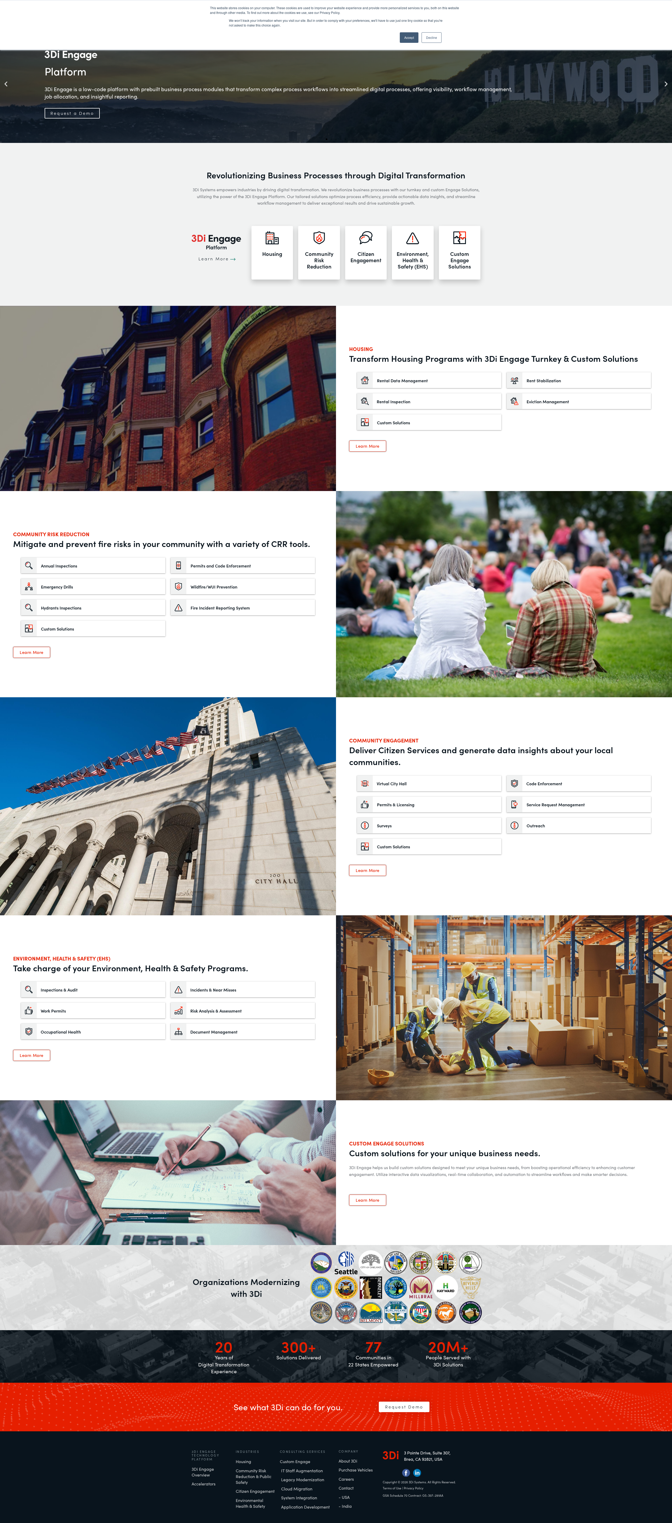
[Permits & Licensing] (365, 804)
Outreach (536, 825)
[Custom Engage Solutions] (459, 237)
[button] (6, 84)
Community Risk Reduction (319, 260)
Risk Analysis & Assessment (216, 1011)
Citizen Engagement (365, 257)
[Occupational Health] (29, 1031)
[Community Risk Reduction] (319, 237)
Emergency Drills (57, 587)
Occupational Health (61, 1032)
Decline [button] (431, 37)
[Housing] (272, 237)
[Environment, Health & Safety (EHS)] (412, 237)
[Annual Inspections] (29, 565)
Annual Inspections (59, 566)
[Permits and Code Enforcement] (178, 565)
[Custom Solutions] (365, 422)
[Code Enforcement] (514, 783)
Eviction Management (548, 401)
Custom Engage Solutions (459, 260)
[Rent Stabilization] (514, 380)
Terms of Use (392, 1488)
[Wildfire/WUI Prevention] (178, 586)
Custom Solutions (393, 422)
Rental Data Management (402, 380)
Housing (272, 253)
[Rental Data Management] (365, 380)
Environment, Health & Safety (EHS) (413, 260)
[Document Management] (178, 1031)
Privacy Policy (413, 1488)
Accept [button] (409, 37)
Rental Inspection (393, 401)
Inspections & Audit (59, 990)
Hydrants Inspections (61, 608)
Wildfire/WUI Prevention (214, 587)
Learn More (213, 258)
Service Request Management (556, 804)
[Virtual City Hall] (365, 783)
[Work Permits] (29, 1010)
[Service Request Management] (514, 804)
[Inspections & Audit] (29, 989)
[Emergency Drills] (29, 586)
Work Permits (53, 1011)
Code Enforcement (544, 783)
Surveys (384, 825)
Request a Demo (72, 113)
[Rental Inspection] (365, 401)
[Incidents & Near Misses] (178, 989)
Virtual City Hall (392, 783)
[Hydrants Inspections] (29, 607)
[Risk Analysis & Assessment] (178, 1010)
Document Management (214, 1032)
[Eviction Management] (514, 401)
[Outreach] (514, 825)
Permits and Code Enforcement (221, 566)
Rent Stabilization (544, 380)
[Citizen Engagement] (365, 237)
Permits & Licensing (395, 804)
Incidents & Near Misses (213, 990)
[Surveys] (365, 825)
